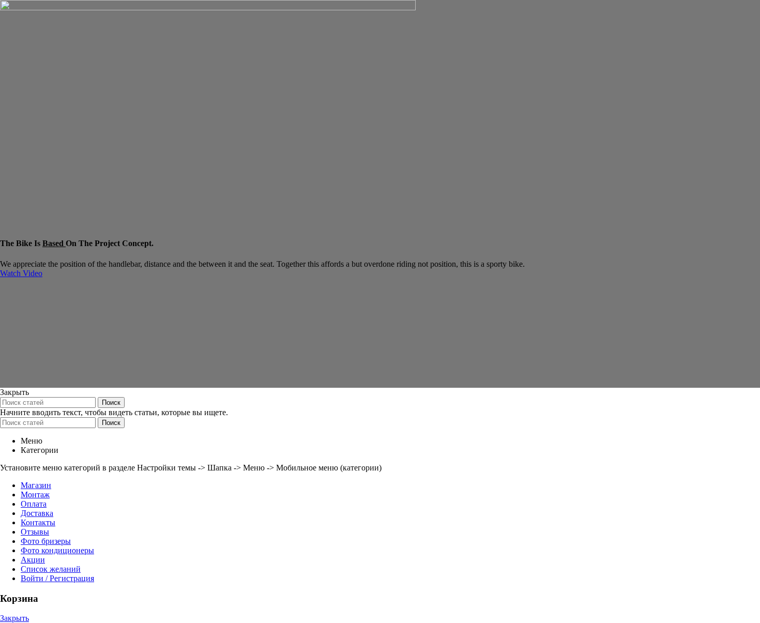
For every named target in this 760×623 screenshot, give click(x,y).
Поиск (111, 402)
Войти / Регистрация (57, 578)
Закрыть (14, 618)
